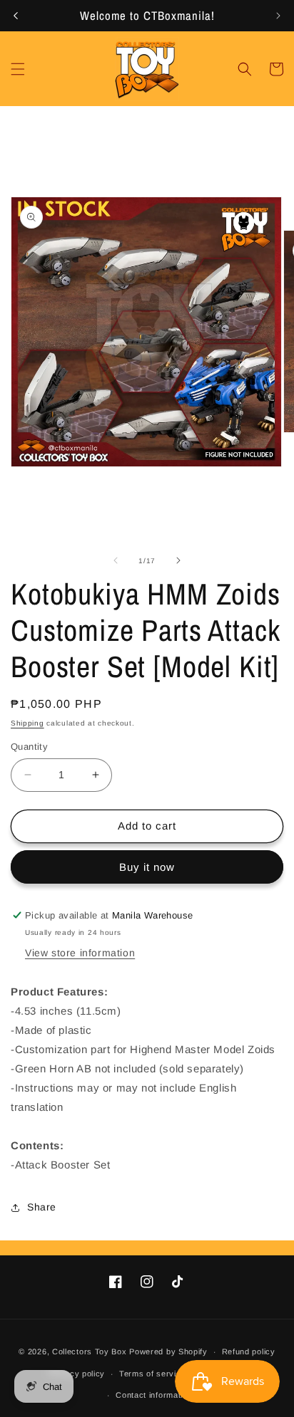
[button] (18, 69)
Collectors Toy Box (89, 1351)
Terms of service (152, 1373)
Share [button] (41, 1207)
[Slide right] (178, 560)
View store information (80, 952)
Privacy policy (77, 1373)
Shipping (27, 723)
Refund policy (248, 1351)
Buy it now (147, 867)
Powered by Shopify (168, 1351)
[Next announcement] (278, 15)
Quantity (29, 746)
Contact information (154, 1395)
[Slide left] (115, 560)
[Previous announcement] (15, 15)
